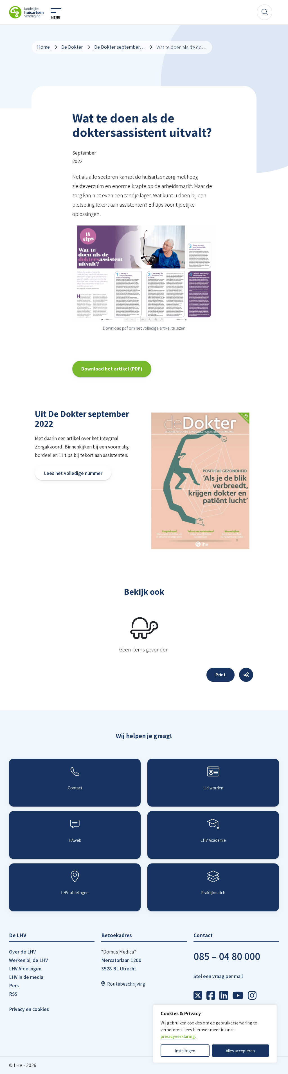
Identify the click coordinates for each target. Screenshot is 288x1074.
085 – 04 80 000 (227, 956)
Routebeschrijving (126, 984)
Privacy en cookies (29, 1009)
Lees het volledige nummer (73, 473)
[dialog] (215, 1034)
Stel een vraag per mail (218, 976)
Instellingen (185, 1050)
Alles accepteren (240, 1050)
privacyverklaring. (178, 1036)
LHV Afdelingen (25, 968)
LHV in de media (26, 977)
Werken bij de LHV (28, 960)
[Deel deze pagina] (246, 675)
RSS (13, 994)
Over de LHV (22, 951)
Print (220, 675)
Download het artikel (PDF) (111, 368)
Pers (14, 985)
